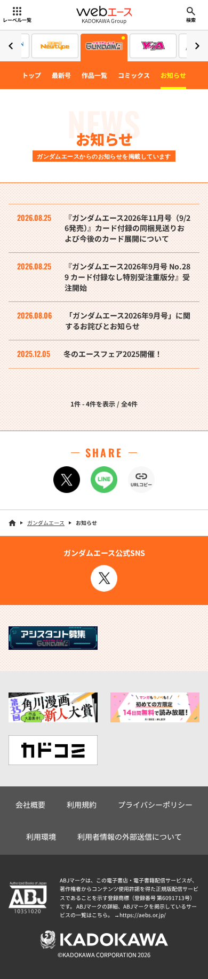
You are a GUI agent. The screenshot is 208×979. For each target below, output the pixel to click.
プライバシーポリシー (155, 804)
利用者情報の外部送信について (129, 836)
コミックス (134, 74)
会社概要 (30, 804)
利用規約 (82, 804)
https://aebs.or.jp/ (142, 915)
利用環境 (41, 836)
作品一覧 (94, 74)
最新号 (61, 74)
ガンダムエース (46, 523)
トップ (31, 74)
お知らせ (173, 74)
